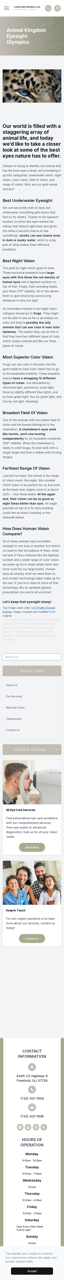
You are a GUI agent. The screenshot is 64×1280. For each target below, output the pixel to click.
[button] (6, 8)
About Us (11, 685)
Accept (32, 1271)
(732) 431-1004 (32, 1098)
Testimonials (13, 718)
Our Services (14, 696)
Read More (32, 847)
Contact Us (12, 730)
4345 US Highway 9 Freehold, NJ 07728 (32, 1078)
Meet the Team (15, 707)
